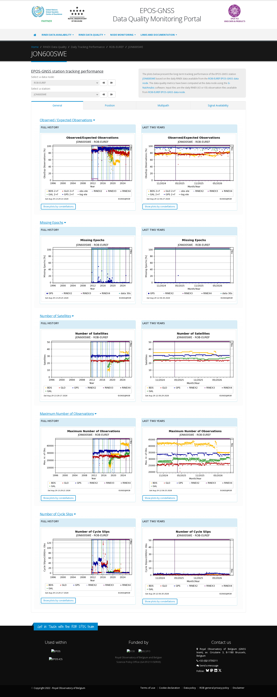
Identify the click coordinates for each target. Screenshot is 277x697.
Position (110, 105)
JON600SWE (148, 78)
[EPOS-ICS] (55, 659)
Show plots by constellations (58, 206)
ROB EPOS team (83, 626)
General (57, 105)
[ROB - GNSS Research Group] (77, 13)
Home (35, 47)
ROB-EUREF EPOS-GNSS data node (166, 92)
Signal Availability (218, 105)
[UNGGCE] (47, 13)
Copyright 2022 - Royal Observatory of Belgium (59, 688)
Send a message (209, 665)
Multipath (163, 105)
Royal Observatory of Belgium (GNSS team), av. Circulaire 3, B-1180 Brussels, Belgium (221, 652)
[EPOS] (234, 12)
